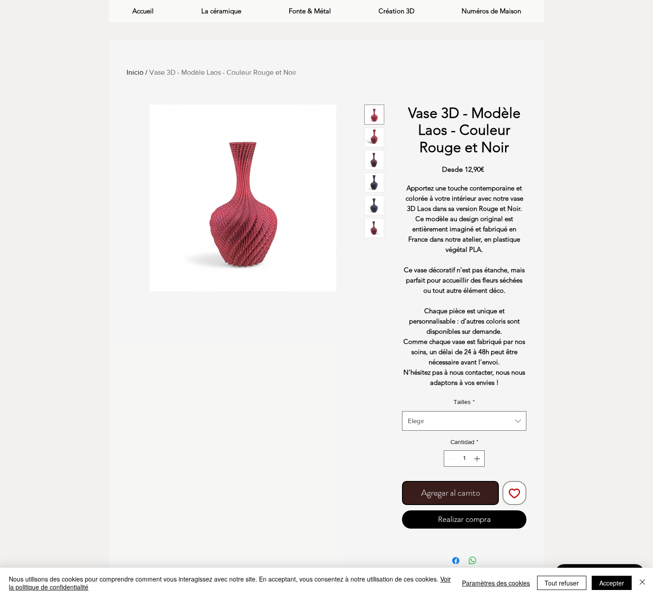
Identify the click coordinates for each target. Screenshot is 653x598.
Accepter (611, 582)
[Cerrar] (642, 583)
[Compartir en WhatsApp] (472, 560)
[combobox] (464, 421)
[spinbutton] (464, 458)
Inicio (135, 72)
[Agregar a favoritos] (514, 493)
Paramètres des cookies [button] (496, 582)
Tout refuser (562, 582)
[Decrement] (450, 458)
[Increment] (477, 458)
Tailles (464, 401)
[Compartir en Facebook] (455, 560)
